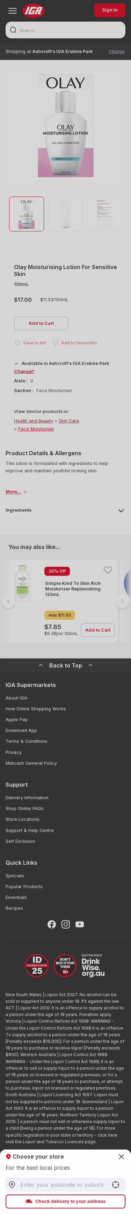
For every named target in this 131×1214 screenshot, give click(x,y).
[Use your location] (116, 1185)
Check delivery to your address (70, 1201)
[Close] (65, 607)
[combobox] (65, 1185)
